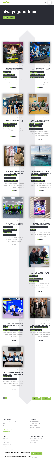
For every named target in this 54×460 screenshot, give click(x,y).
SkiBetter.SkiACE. (36, 77)
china (20, 330)
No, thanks (34, 457)
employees (33, 275)
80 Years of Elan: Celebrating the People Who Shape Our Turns (40, 274)
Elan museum (34, 443)
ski (46, 227)
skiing (42, 74)
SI (45, 2)
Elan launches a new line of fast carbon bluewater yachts (41, 173)
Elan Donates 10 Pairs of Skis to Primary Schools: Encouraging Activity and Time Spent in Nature (39, 122)
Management (7, 445)
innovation (34, 74)
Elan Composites (35, 428)
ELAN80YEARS (8, 227)
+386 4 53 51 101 (8, 429)
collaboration (35, 330)
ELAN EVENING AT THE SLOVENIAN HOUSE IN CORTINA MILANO (40, 70)
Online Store (34, 441)
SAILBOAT (35, 175)
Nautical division (35, 424)
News (4, 447)
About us (5, 439)
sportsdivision (8, 126)
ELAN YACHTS (36, 178)
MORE (14, 87)
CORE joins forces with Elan (14, 121)
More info (29, 456)
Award (32, 229)
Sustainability (8, 74)
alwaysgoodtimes (9, 77)
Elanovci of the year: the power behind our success (13, 373)
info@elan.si (6, 431)
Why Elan (5, 441)
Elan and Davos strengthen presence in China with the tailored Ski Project (40, 326)
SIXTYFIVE (43, 175)
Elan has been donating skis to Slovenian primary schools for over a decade (13, 70)
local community (35, 126)
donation (6, 72)
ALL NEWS (10, 17)
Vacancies (6, 443)
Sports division (34, 422)
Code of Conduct (8, 449)
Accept (38, 453)
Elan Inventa (34, 426)
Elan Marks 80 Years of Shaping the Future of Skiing (14, 225)
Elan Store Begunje (36, 439)
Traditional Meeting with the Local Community (15, 172)
